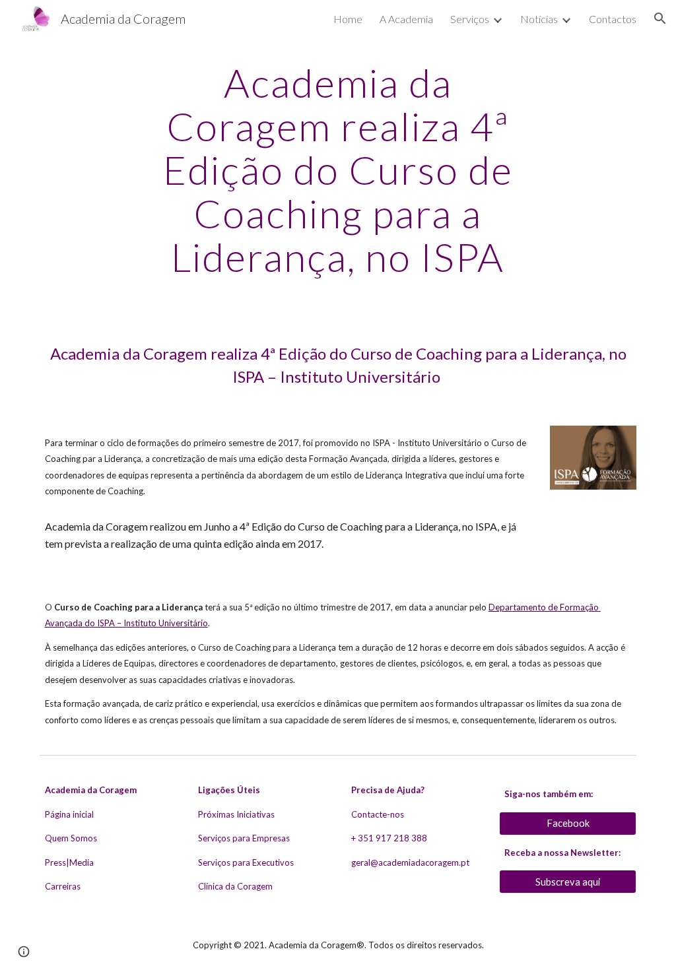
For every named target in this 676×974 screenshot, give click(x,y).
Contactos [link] (612, 19)
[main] (337, 169)
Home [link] (347, 19)
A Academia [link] (406, 19)
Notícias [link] (539, 19)
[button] (660, 18)
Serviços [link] (469, 19)
